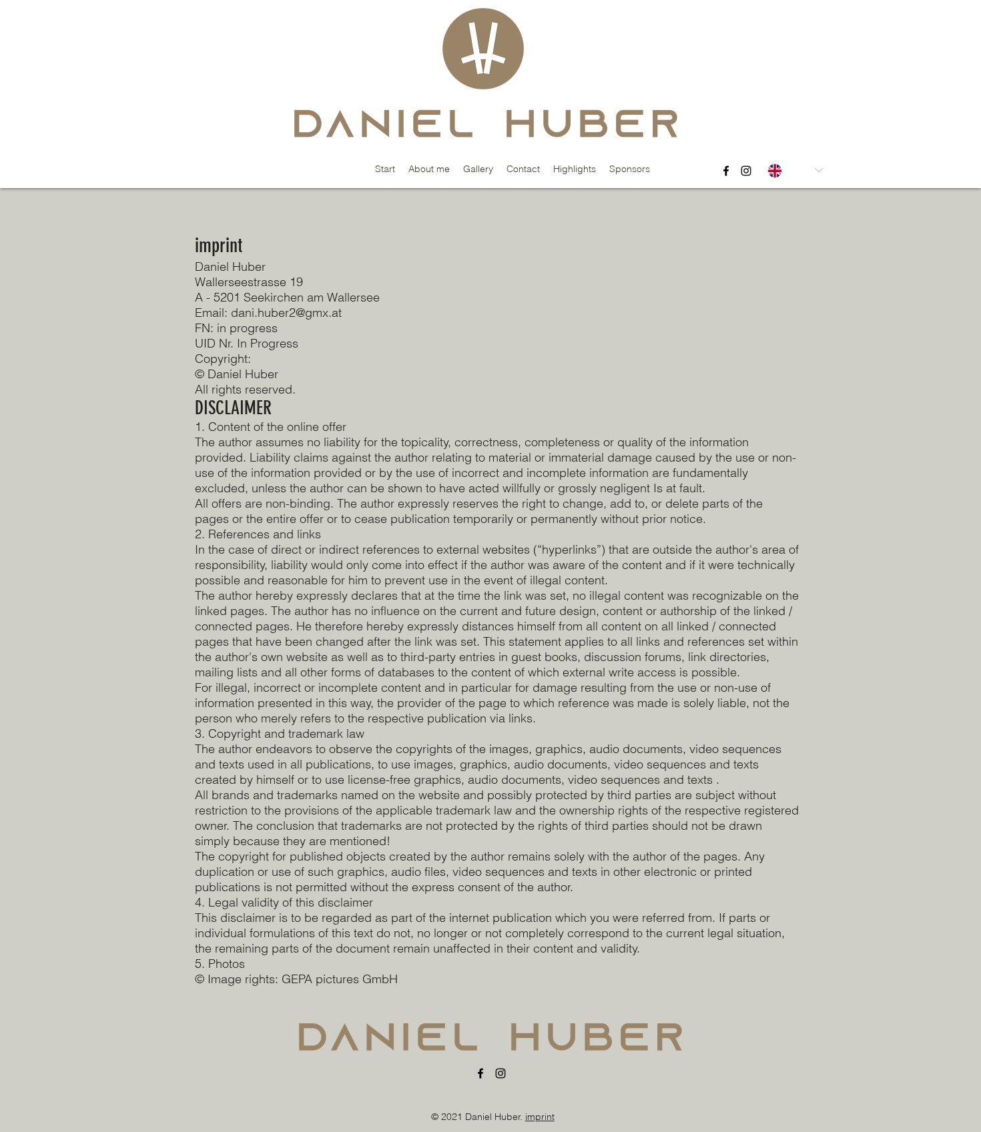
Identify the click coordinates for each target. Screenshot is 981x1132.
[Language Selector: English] (795, 170)
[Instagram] (746, 170)
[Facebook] (726, 170)
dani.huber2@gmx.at (286, 312)
